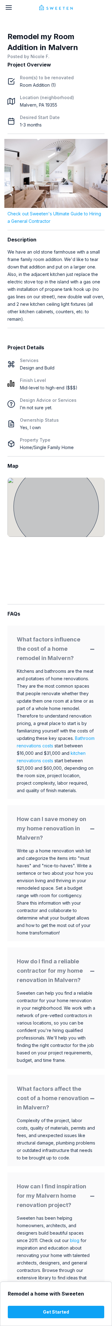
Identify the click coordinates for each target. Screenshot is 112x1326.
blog (74, 1240)
